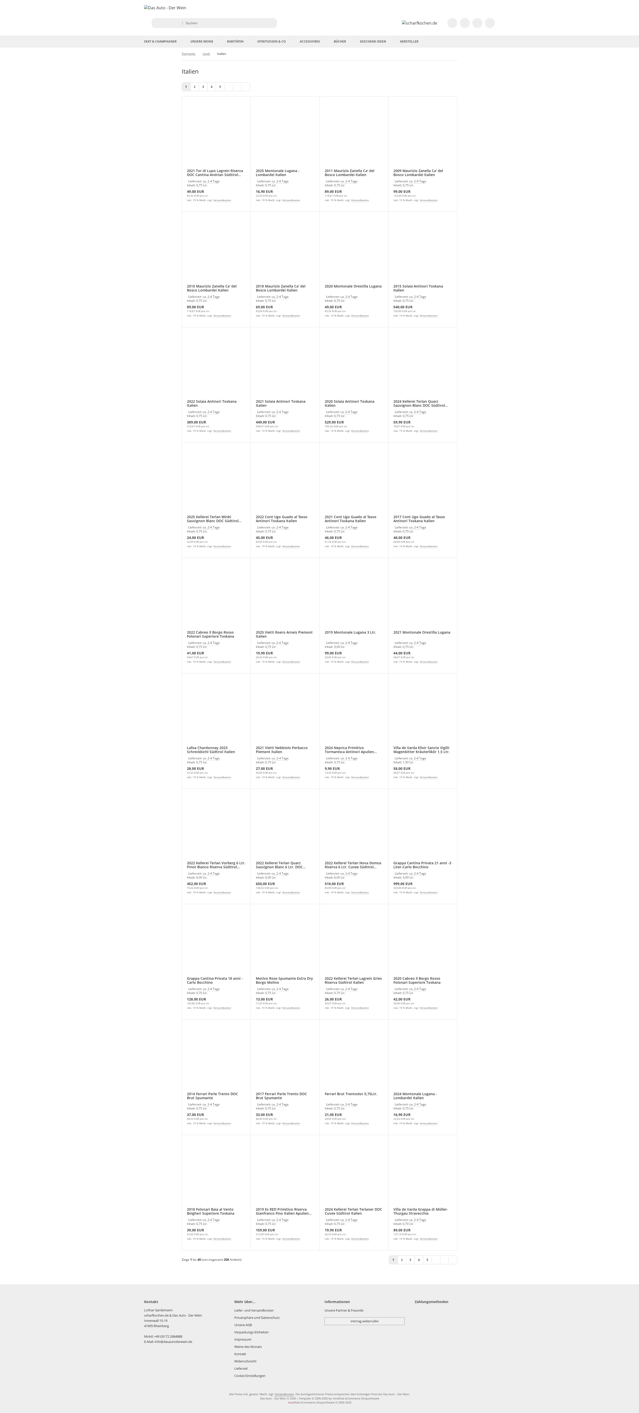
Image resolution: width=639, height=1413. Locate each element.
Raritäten (235, 41)
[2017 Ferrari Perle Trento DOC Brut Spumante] (285, 1059)
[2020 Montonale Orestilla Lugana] (354, 251)
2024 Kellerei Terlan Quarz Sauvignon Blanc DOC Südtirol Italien (419, 403)
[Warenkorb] (490, 23)
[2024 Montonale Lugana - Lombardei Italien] (422, 1059)
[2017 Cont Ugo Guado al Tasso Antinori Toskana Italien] (422, 482)
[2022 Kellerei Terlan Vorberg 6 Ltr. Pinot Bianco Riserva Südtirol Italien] (216, 828)
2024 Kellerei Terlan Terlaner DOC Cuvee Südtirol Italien (353, 1211)
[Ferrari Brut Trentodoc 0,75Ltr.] (354, 1059)
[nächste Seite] (237, 86)
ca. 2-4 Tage (211, 181)
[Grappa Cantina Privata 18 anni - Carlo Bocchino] (216, 943)
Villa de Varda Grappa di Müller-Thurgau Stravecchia (420, 1211)
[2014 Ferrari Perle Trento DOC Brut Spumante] (216, 1059)
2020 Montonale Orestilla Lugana (353, 286)
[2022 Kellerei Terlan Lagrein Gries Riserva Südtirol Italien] (354, 943)
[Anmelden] (465, 23)
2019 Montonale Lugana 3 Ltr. (350, 632)
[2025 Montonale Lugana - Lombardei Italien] (285, 135)
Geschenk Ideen (373, 41)
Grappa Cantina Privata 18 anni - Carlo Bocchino (215, 980)
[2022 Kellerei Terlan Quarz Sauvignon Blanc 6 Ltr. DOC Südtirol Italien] (285, 828)
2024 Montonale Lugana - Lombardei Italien (415, 1096)
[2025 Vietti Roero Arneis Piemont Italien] (285, 597)
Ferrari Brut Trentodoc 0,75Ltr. (351, 1094)
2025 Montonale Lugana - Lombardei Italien (277, 173)
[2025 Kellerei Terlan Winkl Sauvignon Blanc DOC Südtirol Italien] (216, 482)
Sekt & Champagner (160, 41)
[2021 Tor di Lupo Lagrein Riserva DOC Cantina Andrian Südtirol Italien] (216, 135)
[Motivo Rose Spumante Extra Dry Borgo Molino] (285, 943)
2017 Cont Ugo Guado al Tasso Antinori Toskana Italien (419, 519)
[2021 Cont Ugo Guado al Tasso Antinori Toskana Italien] (354, 482)
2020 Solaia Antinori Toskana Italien (349, 403)
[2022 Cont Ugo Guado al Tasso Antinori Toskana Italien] (285, 482)
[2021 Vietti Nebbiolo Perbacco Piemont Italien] (285, 712)
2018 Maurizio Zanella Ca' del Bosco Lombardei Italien (280, 288)
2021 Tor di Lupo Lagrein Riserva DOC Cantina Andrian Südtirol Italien (215, 173)
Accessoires (310, 41)
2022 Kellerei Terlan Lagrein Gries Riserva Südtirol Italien (353, 980)
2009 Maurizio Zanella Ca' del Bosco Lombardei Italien (418, 173)
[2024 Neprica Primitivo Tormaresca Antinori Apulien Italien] (354, 712)
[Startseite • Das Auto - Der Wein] (165, 8)
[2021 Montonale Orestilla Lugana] (422, 597)
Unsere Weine (201, 41)
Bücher (340, 41)
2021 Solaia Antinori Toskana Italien (280, 403)
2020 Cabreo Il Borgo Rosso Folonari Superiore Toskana (417, 980)
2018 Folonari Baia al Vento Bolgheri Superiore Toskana (210, 1211)
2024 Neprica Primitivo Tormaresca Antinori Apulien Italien (349, 750)
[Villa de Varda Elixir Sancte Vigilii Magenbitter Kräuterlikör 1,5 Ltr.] (422, 712)
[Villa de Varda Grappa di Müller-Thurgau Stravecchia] (422, 1174)
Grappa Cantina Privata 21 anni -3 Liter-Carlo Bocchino (422, 865)
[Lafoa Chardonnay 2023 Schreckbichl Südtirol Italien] (216, 712)
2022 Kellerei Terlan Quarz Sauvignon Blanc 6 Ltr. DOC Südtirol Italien (279, 865)
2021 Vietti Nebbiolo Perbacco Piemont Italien (282, 750)
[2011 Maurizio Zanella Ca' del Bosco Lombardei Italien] (354, 135)
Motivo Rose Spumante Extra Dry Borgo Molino (284, 980)
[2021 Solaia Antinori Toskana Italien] (285, 366)
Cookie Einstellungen (249, 1375)
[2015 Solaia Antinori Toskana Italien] (422, 251)
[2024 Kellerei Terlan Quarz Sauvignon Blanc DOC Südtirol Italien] (422, 366)
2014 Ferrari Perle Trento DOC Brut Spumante (212, 1096)
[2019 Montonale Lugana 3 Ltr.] (354, 597)
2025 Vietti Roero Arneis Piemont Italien (284, 634)
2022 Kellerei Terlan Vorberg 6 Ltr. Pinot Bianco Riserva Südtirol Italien (216, 865)
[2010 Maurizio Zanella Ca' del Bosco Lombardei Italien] (216, 251)
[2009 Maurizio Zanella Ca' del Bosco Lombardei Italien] (422, 135)
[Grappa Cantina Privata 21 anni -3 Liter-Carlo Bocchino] (422, 828)
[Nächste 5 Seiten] (229, 86)
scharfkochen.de (156, 1315)
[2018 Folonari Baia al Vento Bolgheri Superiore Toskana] (216, 1174)
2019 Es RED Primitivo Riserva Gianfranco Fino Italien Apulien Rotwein (282, 1211)
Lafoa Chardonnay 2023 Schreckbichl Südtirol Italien (211, 750)
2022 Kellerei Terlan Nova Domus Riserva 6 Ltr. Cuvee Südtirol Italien (353, 865)
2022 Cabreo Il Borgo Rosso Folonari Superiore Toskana (210, 634)
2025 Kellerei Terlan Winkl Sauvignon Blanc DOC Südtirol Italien (213, 519)
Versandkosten (222, 200)
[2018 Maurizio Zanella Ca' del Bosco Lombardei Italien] (285, 251)
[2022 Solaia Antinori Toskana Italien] (216, 366)
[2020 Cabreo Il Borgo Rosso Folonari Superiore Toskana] (422, 943)
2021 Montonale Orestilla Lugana (421, 632)
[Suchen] (272, 23)
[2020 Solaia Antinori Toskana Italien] (354, 366)
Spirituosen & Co (271, 41)
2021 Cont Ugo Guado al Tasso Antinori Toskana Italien (350, 519)
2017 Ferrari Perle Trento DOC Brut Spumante (281, 1096)
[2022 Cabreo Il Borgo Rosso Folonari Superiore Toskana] (216, 597)
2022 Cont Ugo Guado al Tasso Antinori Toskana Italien (281, 519)
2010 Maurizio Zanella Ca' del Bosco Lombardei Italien (212, 288)
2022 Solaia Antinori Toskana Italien (212, 403)
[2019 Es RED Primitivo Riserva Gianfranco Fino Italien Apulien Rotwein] (285, 1174)
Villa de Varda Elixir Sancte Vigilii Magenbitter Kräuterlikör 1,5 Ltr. (421, 750)
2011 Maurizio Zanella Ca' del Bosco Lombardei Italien (349, 173)
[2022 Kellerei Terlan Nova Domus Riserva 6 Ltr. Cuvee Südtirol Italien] (354, 828)
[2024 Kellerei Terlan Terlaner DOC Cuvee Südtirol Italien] (354, 1174)
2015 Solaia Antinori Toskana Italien (418, 288)
